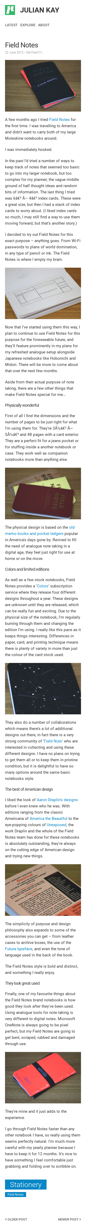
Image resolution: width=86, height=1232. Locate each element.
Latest (11, 25)
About (44, 25)
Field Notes (59, 119)
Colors (42, 586)
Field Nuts (53, 741)
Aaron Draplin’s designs (57, 799)
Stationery (26, 1184)
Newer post (68, 1219)
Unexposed (56, 824)
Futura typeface (18, 948)
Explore (27, 25)
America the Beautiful (48, 818)
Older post (17, 1219)
